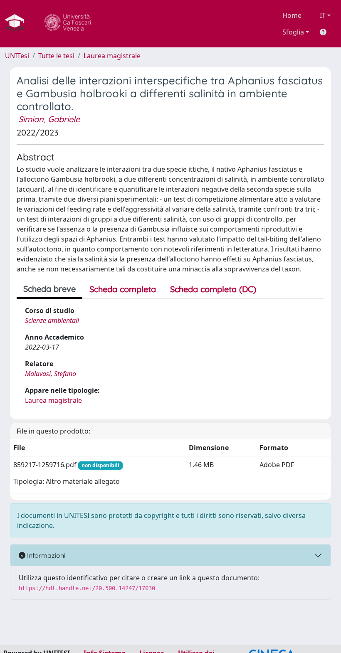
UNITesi (17, 55)
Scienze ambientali (52, 320)
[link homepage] (18, 23)
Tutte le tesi (56, 55)
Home (291, 15)
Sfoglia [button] (293, 32)
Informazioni (45, 555)
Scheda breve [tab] (49, 288)
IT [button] (323, 15)
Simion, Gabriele (49, 119)
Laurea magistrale (112, 55)
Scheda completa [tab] (122, 289)
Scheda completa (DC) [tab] (213, 289)
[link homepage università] (67, 23)
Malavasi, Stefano (50, 373)
